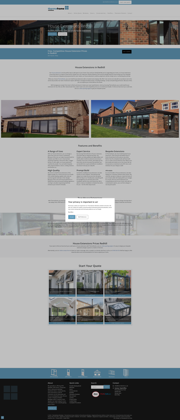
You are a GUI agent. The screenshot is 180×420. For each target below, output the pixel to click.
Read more (70, 212)
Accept (71, 217)
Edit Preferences (82, 217)
